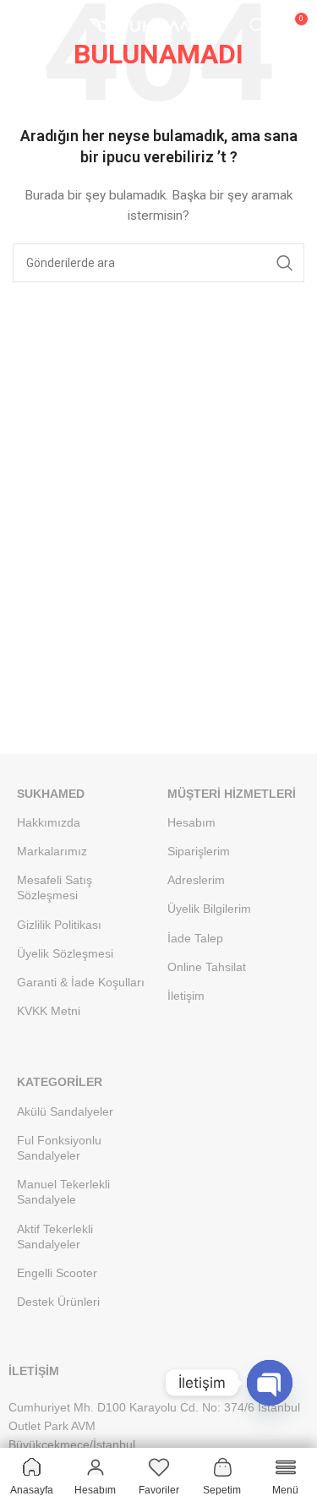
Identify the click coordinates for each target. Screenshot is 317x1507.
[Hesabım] (55, 25)
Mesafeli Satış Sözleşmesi (54, 887)
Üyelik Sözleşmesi (65, 953)
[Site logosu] (159, 24)
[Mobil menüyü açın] (21, 25)
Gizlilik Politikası (59, 924)
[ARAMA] (284, 262)
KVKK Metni (48, 1011)
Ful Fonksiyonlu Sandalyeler (59, 1147)
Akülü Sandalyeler (65, 1111)
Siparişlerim (198, 851)
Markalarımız (52, 851)
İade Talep (195, 938)
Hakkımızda (48, 822)
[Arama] (258, 25)
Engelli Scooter (57, 1273)
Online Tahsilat (206, 967)
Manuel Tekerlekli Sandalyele (63, 1191)
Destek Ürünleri (58, 1301)
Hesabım (191, 822)
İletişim (186, 995)
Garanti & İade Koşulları (81, 982)
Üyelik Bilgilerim (209, 908)
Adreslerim (196, 880)
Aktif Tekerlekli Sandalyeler (55, 1236)
